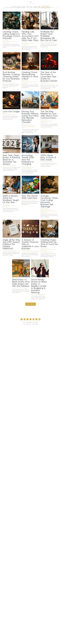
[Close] (45, 295)
